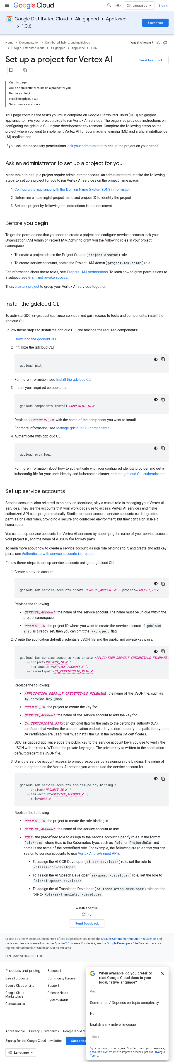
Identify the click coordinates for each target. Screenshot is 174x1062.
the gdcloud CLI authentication (141, 474)
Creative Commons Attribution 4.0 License (128, 938)
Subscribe (79, 1041)
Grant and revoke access (47, 277)
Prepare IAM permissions (87, 272)
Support (53, 985)
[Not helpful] (165, 42)
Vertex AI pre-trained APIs (99, 853)
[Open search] (109, 5)
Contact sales (15, 1004)
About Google (15, 1031)
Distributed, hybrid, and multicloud (67, 42)
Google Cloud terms (77, 1031)
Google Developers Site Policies (128, 943)
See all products (16, 978)
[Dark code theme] (156, 359)
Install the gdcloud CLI (74, 379)
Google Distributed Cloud (41, 19)
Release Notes (58, 993)
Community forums (62, 978)
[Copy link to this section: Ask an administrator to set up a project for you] (127, 163)
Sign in (163, 5)
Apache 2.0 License (67, 943)
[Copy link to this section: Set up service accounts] (69, 491)
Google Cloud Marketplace (14, 994)
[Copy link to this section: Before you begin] (52, 223)
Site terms (51, 1031)
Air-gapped (87, 19)
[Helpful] (158, 42)
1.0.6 (26, 26)
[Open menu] (7, 5)
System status (58, 1000)
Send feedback (151, 60)
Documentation (29, 42)
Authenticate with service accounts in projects (58, 554)
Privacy (34, 1031)
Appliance (116, 19)
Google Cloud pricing (19, 985)
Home (9, 42)
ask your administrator (85, 146)
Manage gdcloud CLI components (82, 428)
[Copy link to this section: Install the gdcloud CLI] (65, 304)
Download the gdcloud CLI (35, 339)
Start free (155, 23)
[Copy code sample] (163, 359)
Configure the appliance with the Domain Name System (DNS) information (72, 189)
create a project (27, 286)
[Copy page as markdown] (25, 70)
